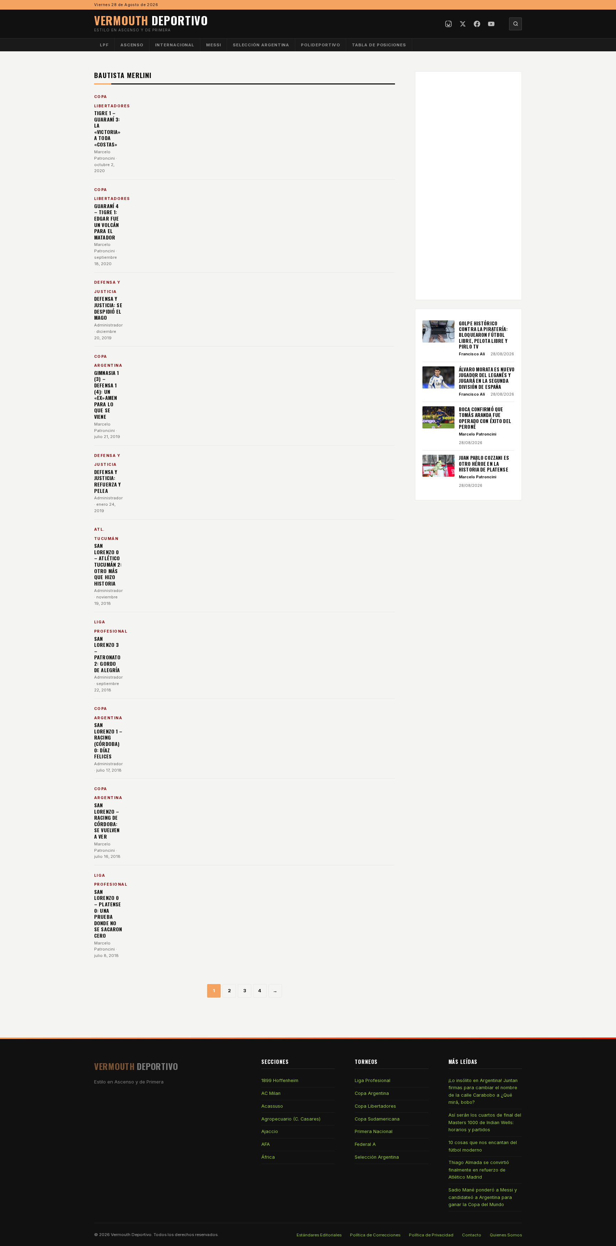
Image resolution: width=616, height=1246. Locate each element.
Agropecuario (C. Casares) (290, 1119)
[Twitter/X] (462, 23)
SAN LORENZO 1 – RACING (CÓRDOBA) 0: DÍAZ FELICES (108, 740)
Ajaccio (269, 1131)
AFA (265, 1144)
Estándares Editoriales (319, 1234)
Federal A (365, 1144)
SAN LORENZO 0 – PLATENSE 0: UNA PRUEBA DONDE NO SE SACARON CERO (108, 913)
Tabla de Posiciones (379, 44)
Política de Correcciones (375, 1234)
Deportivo (151, 20)
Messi (213, 44)
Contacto (471, 1234)
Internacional (174, 44)
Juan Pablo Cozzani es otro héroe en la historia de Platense (484, 463)
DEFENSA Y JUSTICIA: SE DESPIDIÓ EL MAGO (108, 308)
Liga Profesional (372, 1080)
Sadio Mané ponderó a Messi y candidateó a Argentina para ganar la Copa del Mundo (482, 1197)
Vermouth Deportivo (131, 1234)
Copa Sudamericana (377, 1119)
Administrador (108, 325)
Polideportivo (320, 44)
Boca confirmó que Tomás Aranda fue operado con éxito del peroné (485, 418)
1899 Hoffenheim (279, 1080)
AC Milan (271, 1093)
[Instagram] (448, 23)
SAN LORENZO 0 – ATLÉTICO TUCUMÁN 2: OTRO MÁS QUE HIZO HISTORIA (108, 564)
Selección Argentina (261, 44)
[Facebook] (477, 23)
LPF (104, 44)
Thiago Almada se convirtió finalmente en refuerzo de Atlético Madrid (478, 1170)
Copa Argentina (372, 1093)
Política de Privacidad (431, 1234)
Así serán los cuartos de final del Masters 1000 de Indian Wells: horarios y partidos (484, 1122)
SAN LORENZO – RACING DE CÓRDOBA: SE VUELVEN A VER (106, 820)
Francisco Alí (472, 353)
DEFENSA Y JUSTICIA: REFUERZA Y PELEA (107, 481)
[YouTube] (491, 23)
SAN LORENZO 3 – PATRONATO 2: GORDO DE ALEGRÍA (107, 654)
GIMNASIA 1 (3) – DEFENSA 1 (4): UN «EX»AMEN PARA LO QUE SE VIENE (106, 394)
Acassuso (272, 1106)
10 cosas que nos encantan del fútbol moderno (482, 1146)
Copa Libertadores (375, 1106)
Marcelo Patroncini (477, 434)
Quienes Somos (506, 1234)
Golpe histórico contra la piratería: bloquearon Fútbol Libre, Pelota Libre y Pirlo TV (483, 335)
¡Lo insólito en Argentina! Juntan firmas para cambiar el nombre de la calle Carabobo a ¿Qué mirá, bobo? (483, 1091)
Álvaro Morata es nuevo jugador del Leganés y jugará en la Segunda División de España (486, 378)
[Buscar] (515, 23)
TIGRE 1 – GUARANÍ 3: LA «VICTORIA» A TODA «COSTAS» (107, 128)
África (268, 1157)
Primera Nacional (373, 1131)
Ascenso (131, 44)
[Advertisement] (468, 186)
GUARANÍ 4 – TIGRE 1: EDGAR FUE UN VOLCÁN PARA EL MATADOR (106, 221)
